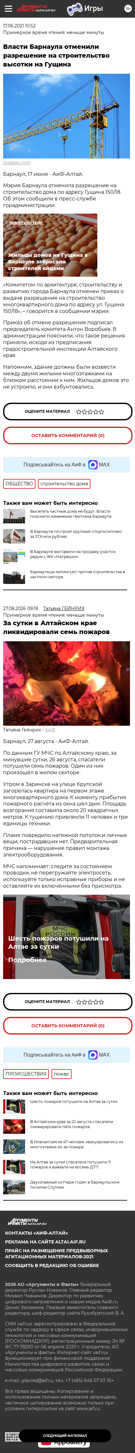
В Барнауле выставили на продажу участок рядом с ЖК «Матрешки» (73, 554)
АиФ (50, 730)
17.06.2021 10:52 (19, 26)
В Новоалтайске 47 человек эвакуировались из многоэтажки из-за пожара (76, 1144)
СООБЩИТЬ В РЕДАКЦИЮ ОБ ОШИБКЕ (52, 1265)
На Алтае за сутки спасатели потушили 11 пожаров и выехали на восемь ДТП (70, 1164)
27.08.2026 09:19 (20, 608)
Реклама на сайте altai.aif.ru (45, 1242)
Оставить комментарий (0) (68, 435)
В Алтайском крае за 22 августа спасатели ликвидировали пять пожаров (71, 1124)
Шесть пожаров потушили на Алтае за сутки (58, 942)
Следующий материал (65, 1436)
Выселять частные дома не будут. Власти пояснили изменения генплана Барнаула (70, 514)
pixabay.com (17, 162)
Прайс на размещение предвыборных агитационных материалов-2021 (56, 1253)
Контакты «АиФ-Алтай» (36, 1233)
